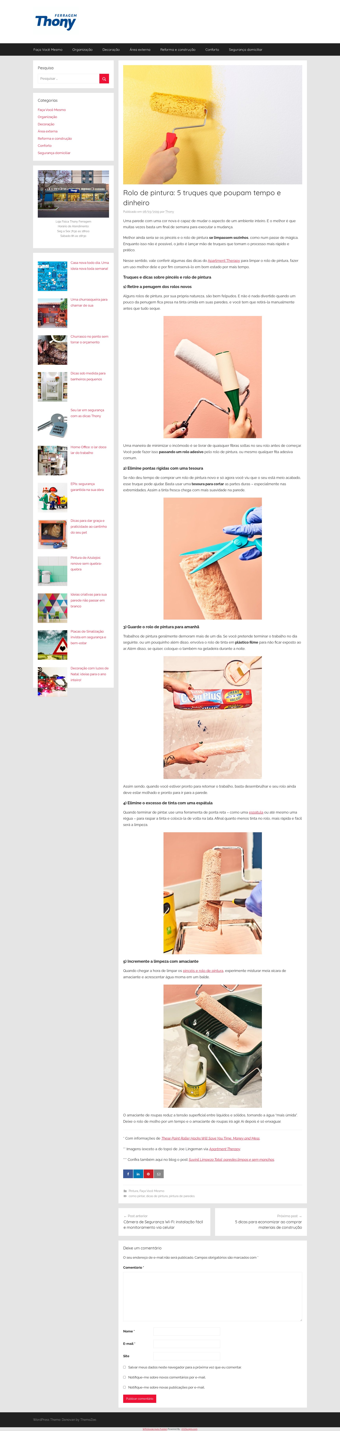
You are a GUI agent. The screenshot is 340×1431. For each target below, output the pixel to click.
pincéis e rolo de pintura (203, 971)
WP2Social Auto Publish (155, 1429)
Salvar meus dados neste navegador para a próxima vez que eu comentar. (184, 1367)
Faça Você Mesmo (47, 49)
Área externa (140, 49)
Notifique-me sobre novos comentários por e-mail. (167, 1377)
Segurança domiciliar (245, 49)
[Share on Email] (159, 1174)
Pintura (133, 1191)
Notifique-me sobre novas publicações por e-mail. (166, 1387)
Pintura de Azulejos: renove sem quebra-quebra (86, 563)
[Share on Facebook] (128, 1174)
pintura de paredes (182, 1196)
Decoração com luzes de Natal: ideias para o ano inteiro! (90, 674)
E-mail (129, 1344)
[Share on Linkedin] (138, 1174)
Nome (129, 1331)
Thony (169, 211)
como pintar (137, 1196)
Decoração (111, 49)
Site (126, 1356)
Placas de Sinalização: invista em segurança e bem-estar (88, 637)
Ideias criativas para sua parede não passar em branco (89, 600)
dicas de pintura (157, 1196)
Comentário (133, 1267)
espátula (256, 812)
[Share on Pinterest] (148, 1174)
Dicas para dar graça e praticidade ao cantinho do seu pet (89, 526)
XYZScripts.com (189, 1429)
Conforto (212, 49)
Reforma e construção (177, 49)
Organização (82, 49)
